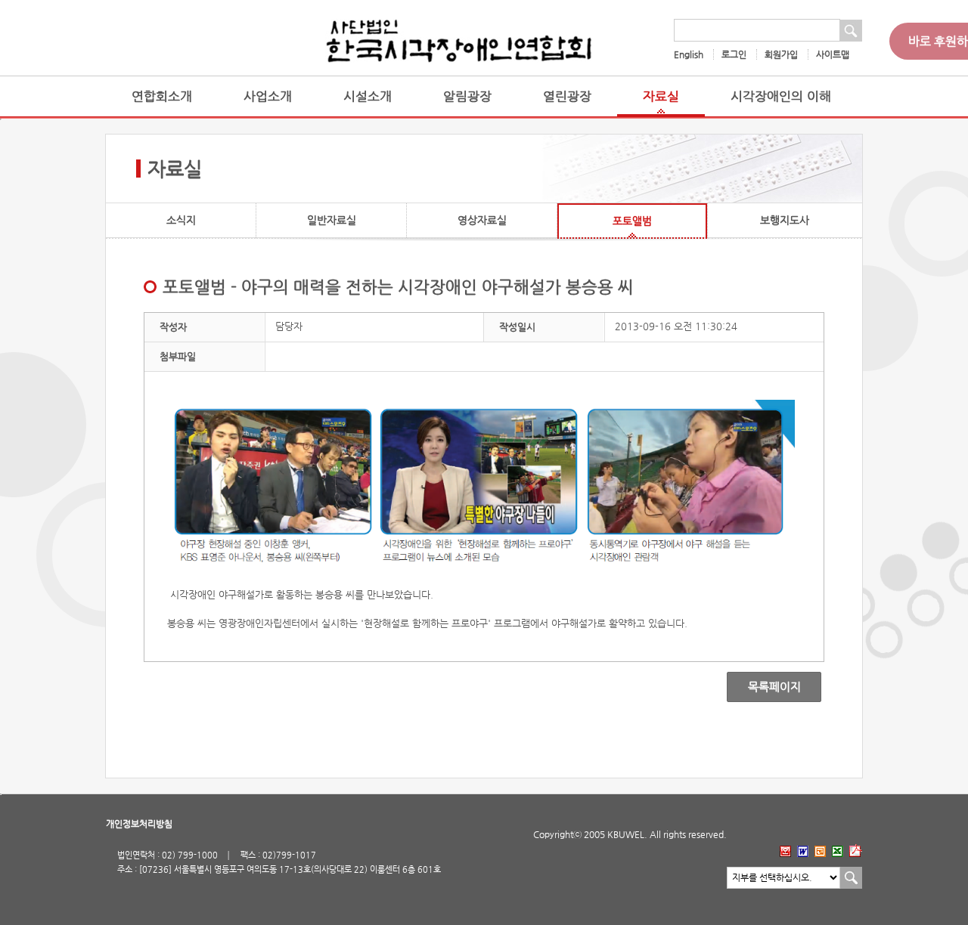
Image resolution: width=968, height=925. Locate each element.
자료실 (661, 96)
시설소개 (367, 96)
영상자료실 (482, 220)
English (688, 54)
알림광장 (467, 96)
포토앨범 (632, 221)
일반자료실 (331, 220)
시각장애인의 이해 (781, 96)
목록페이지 (763, 687)
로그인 (733, 54)
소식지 (181, 220)
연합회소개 (162, 96)
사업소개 (268, 96)
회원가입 (781, 54)
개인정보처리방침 (139, 823)
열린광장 (567, 96)
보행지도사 (784, 220)
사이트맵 (832, 54)
